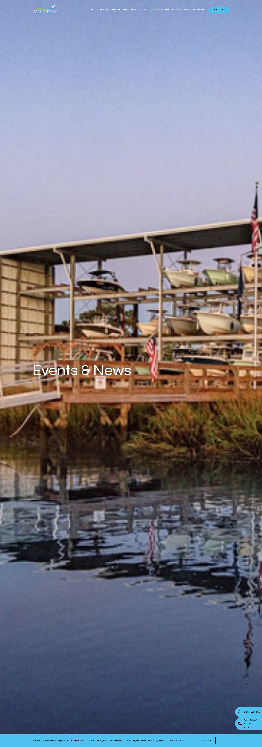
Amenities (115, 9)
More (157, 9)
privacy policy (176, 740)
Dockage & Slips (99, 9)
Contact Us (189, 9)
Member (201, 9)
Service (148, 9)
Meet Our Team (173, 9)
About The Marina (132, 9)
